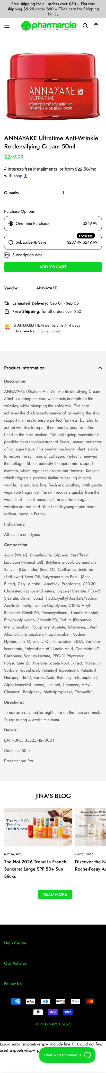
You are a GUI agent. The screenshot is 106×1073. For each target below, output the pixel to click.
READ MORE (55, 894)
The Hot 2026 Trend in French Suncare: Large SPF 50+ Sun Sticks (35, 869)
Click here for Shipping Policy (73, 11)
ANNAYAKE (46, 288)
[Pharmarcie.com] (49, 25)
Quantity (11, 193)
